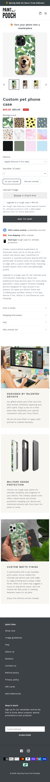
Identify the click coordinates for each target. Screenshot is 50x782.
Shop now (10, 630)
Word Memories (13, 693)
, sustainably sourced (26, 230)
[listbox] (25, 173)
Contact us (10, 665)
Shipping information (12, 315)
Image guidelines (13, 637)
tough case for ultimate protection (23, 241)
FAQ (5, 322)
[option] (14, 84)
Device (6, 156)
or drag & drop (25, 195)
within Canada (21, 235)
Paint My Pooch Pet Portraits (28, 773)
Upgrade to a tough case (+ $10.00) (22, 202)
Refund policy (12, 672)
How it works (9, 308)
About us (9, 651)
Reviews (9, 658)
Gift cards (10, 686)
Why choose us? (10, 329)
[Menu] (45, 13)
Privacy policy (12, 679)
